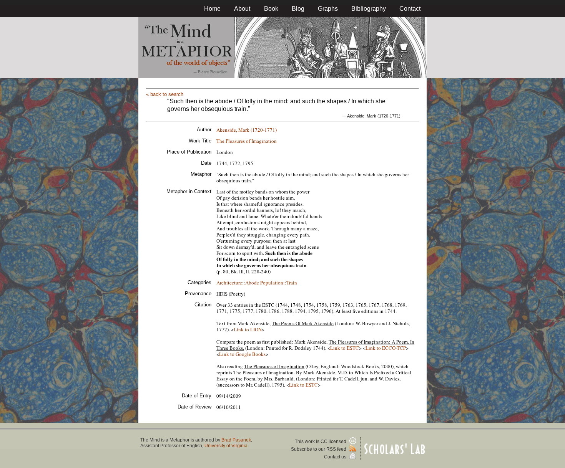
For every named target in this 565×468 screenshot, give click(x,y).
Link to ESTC (344, 347)
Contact (409, 8)
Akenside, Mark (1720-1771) (246, 129)
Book (271, 8)
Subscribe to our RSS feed (319, 449)
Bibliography (368, 8)
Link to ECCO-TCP (386, 347)
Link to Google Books (242, 354)
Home (212, 8)
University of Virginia (226, 445)
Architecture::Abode (237, 282)
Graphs (328, 8)
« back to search (164, 94)
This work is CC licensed (321, 441)
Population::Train (278, 282)
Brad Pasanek (236, 440)
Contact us (335, 457)
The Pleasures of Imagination (246, 140)
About (242, 8)
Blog (298, 8)
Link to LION (248, 329)
